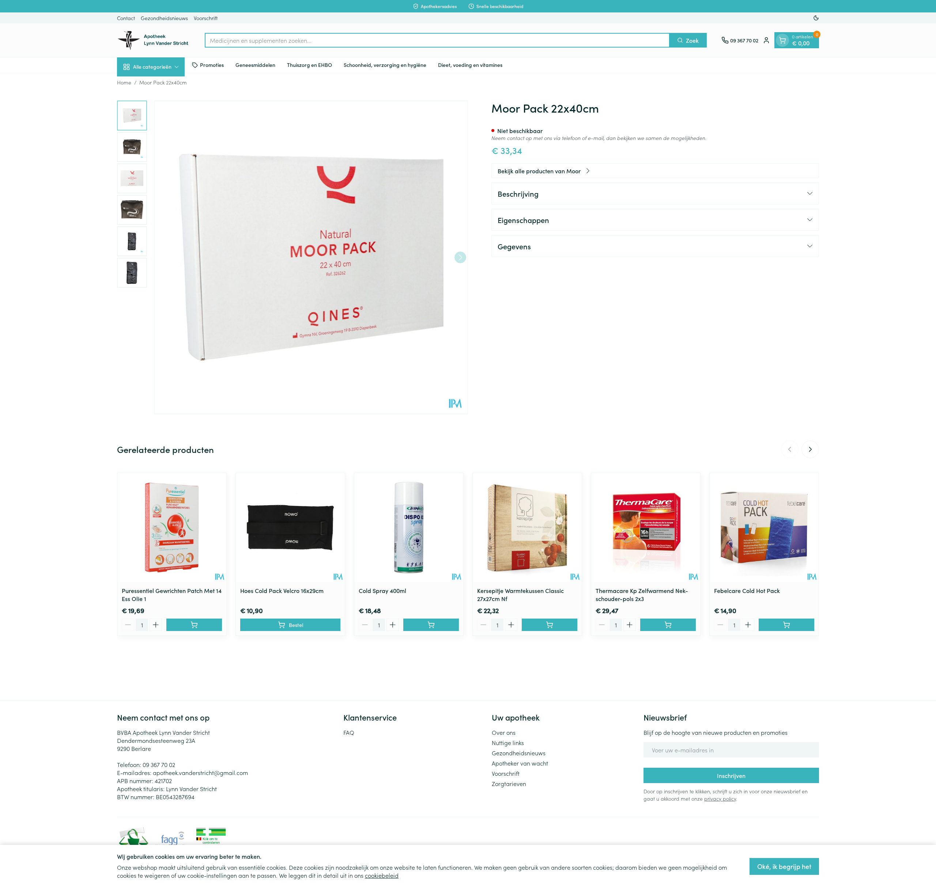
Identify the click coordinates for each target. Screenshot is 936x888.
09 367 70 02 (159, 764)
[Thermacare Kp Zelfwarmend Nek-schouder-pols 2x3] (645, 527)
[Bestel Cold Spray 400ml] (431, 625)
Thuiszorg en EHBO (309, 64)
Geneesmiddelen (255, 64)
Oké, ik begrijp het (784, 866)
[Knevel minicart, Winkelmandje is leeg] (782, 40)
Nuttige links (508, 742)
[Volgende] (460, 257)
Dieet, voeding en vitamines (470, 64)
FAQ (348, 732)
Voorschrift (206, 18)
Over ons (504, 732)
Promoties (212, 64)
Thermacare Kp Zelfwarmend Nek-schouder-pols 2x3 (642, 594)
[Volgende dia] (810, 449)
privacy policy (720, 798)
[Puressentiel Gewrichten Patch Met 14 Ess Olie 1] (171, 527)
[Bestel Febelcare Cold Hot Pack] (786, 625)
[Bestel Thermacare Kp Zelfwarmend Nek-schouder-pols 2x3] (668, 625)
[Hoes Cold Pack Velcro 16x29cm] (290, 527)
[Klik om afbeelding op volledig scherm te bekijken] (311, 257)
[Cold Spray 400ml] (408, 527)
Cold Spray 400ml (382, 590)
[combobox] (437, 40)
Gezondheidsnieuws (164, 18)
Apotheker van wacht (520, 763)
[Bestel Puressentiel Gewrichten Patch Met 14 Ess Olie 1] (194, 625)
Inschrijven (731, 775)
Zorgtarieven (509, 783)
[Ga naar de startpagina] (153, 40)
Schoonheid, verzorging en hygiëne (385, 64)
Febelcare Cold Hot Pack (747, 590)
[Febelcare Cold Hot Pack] (764, 527)
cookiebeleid (382, 875)
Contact (126, 18)
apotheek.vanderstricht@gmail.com (200, 772)
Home (124, 82)
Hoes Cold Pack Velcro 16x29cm (282, 590)
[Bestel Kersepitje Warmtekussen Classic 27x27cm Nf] (549, 625)
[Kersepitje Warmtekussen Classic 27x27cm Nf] (527, 527)
